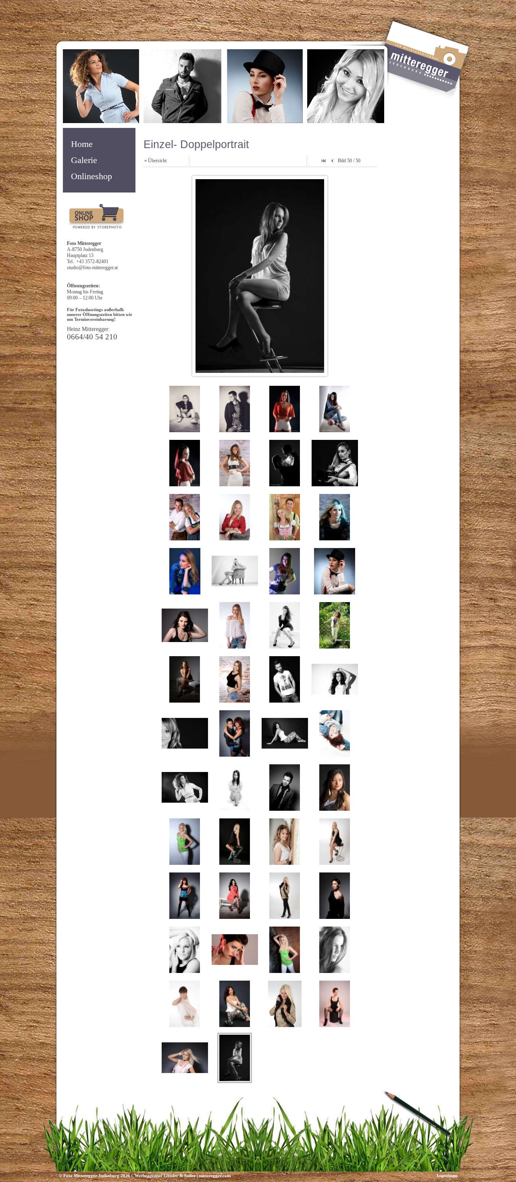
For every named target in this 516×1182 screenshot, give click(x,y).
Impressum (447, 1176)
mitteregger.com (215, 1176)
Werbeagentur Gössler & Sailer (164, 1176)
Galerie (84, 160)
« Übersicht (155, 160)
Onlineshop (91, 176)
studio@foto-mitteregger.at (92, 267)
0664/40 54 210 (92, 337)
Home (82, 144)
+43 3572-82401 (92, 261)
